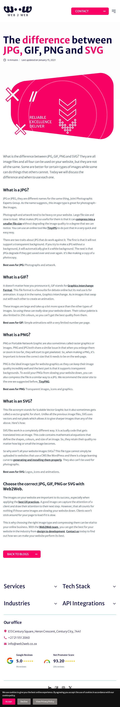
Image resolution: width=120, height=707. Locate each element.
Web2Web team (48, 527)
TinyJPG (52, 228)
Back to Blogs (18, 554)
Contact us (72, 531)
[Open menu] (113, 11)
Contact (82, 11)
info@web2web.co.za (22, 644)
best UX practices (28, 501)
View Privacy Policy (45, 701)
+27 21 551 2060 (19, 637)
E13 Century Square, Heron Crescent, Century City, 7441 (44, 631)
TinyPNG (44, 381)
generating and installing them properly (37, 459)
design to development (51, 531)
